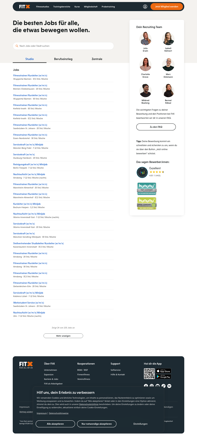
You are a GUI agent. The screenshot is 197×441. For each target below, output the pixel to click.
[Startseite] (26, 368)
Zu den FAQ (156, 127)
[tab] (30, 59)
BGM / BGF (82, 370)
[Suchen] (17, 46)
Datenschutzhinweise (58, 413)
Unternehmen (50, 370)
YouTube (158, 386)
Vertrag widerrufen (28, 412)
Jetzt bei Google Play (163, 377)
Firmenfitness (83, 374)
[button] (140, 423)
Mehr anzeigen (63, 336)
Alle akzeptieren (55, 424)
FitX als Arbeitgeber (53, 383)
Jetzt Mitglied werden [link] (166, 6)
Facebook (146, 386)
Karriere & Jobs (51, 379)
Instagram (152, 386)
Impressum (42, 413)
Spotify (169, 386)
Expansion (48, 374)
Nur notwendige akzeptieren (97, 424)
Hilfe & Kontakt (118, 374)
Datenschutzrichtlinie (88, 404)
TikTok (163, 386)
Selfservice (116, 370)
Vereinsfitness (83, 379)
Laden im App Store (163, 371)
